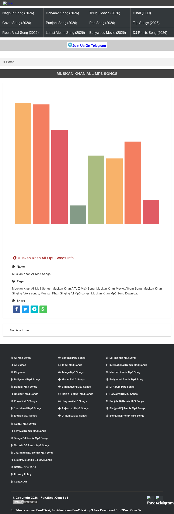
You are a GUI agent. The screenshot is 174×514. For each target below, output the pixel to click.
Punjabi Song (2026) (61, 23)
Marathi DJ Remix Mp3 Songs (32, 445)
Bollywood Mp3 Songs (27, 379)
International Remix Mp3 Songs (128, 365)
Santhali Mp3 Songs (74, 357)
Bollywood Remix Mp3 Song (126, 379)
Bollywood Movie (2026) (107, 32)
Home (10, 62)
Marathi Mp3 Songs (73, 379)
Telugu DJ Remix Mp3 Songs (31, 438)
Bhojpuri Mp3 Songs (26, 394)
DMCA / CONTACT (25, 467)
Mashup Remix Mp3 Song (124, 372)
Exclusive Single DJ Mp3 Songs (33, 459)
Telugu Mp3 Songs (73, 372)
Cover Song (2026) (16, 23)
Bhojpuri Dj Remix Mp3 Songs (127, 408)
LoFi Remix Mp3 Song (122, 357)
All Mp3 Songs (22, 357)
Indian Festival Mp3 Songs (77, 394)
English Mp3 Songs (25, 415)
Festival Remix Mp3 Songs (30, 431)
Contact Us (21, 481)
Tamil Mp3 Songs (72, 365)
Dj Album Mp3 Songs (122, 386)
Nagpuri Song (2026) (18, 13)
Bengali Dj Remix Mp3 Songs (126, 415)
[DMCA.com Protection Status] (25, 503)
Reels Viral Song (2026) (20, 32)
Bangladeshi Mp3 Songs (76, 386)
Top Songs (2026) (146, 23)
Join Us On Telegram (89, 45)
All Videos (20, 365)
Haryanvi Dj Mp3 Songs (123, 394)
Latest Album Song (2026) (65, 32)
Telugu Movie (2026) (104, 13)
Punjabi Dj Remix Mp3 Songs (126, 401)
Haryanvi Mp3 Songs (74, 401)
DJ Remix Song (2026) (150, 32)
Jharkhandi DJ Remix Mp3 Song (33, 452)
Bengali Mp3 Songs (25, 386)
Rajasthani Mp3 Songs (75, 408)
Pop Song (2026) (102, 23)
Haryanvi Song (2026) (62, 13)
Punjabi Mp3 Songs (25, 401)
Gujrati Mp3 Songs (25, 423)
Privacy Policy (22, 474)
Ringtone (19, 372)
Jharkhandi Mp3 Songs (28, 408)
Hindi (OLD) (142, 13)
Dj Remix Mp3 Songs (74, 415)
